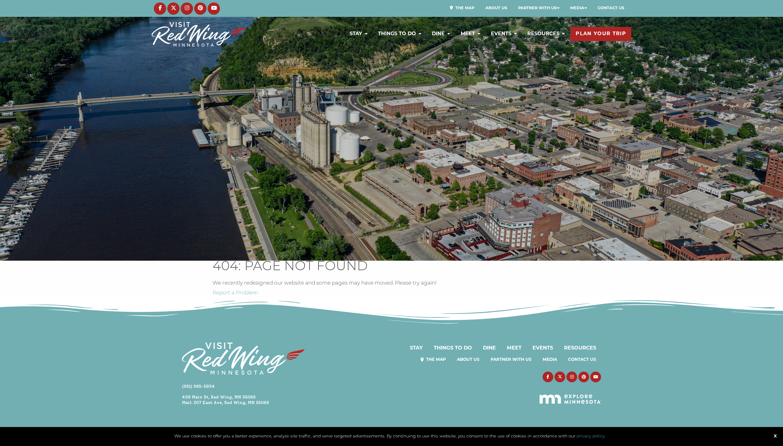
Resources (543, 34)
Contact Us (611, 8)
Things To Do (397, 34)
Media (577, 8)
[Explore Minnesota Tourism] (570, 395)
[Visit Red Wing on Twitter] (173, 8)
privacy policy (591, 436)
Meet (468, 34)
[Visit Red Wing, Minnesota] (198, 34)
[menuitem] (462, 8)
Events (501, 34)
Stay (356, 34)
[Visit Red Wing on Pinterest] (200, 8)
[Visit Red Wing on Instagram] (187, 8)
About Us (496, 8)
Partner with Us (537, 8)
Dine (438, 34)
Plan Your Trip (601, 34)
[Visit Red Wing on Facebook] (160, 8)
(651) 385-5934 (198, 386)
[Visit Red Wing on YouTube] (214, 8)
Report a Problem (235, 293)
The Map (464, 8)
